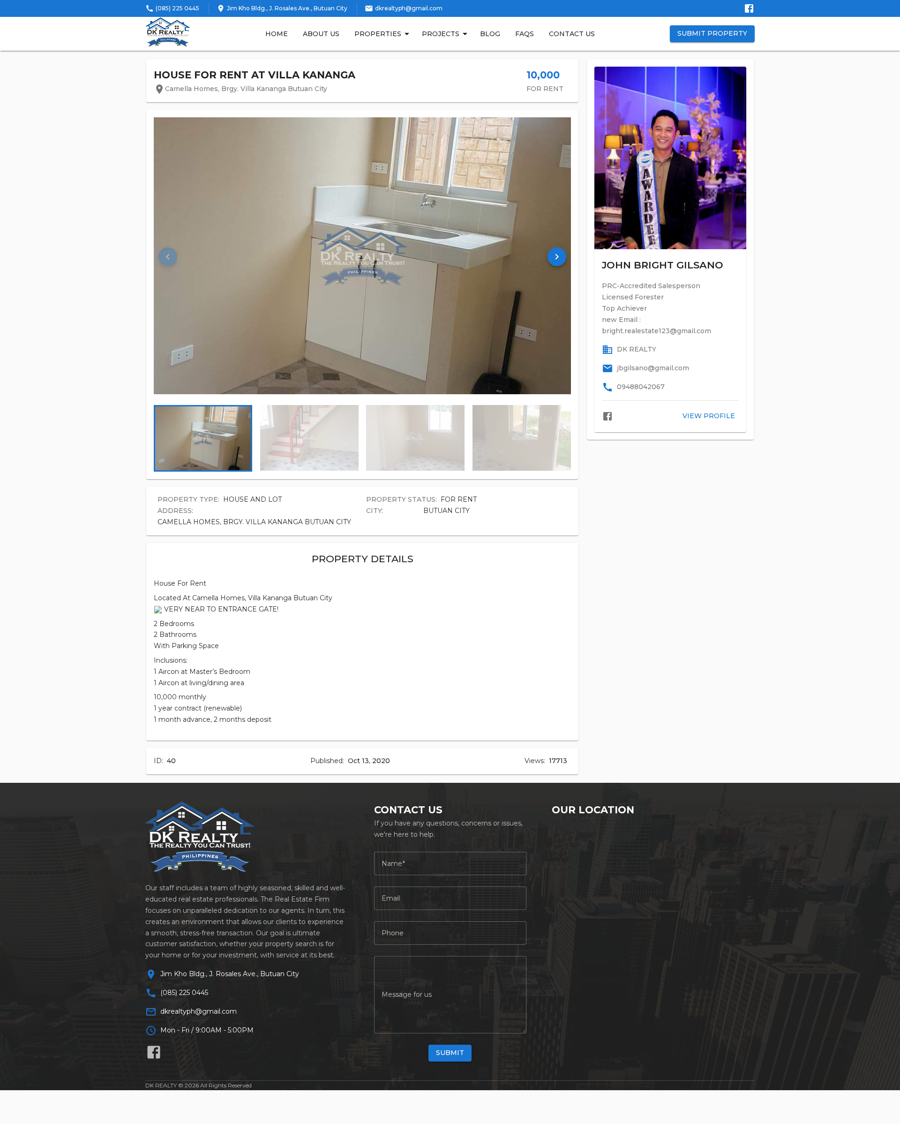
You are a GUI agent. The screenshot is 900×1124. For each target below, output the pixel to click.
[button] (557, 256)
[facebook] (607, 416)
